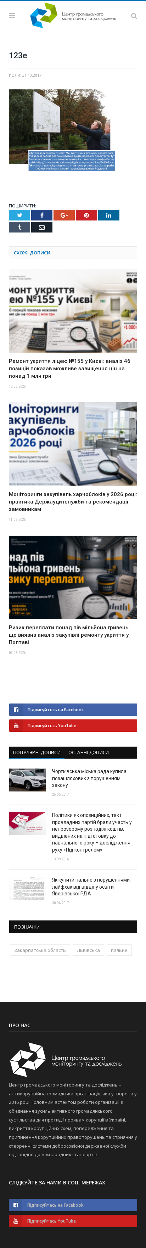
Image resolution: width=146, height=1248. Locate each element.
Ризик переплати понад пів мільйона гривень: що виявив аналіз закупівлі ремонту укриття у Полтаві (69, 635)
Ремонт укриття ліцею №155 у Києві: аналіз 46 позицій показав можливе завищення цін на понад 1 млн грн (69, 368)
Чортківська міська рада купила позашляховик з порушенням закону (89, 778)
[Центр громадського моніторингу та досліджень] (73, 14)
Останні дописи (88, 752)
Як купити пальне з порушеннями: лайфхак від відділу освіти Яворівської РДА (91, 886)
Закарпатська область (40, 950)
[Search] (134, 15)
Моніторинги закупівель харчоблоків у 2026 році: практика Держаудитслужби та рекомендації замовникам (73, 501)
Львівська (88, 950)
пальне (119, 950)
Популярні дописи (37, 752)
